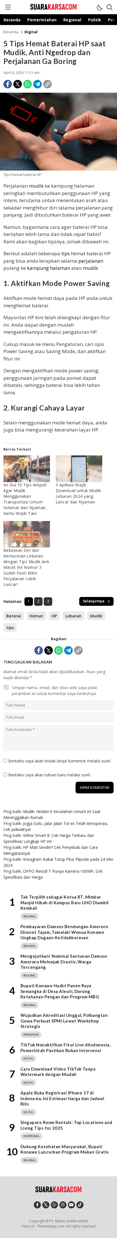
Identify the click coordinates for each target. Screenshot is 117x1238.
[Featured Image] (58, 169)
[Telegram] (37, 84)
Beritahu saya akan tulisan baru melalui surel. (49, 774)
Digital (30, 31)
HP (54, 616)
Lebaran (73, 616)
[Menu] (7, 7)
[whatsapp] (54, 1204)
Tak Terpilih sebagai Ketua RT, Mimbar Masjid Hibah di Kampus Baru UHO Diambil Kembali (64, 902)
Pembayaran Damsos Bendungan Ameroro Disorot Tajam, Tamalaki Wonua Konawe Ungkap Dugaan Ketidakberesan (64, 932)
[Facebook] (7, 84)
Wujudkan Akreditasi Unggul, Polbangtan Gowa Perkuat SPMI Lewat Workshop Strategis (64, 1021)
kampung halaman (48, 268)
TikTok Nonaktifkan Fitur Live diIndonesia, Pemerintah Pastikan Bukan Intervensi (65, 1047)
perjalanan (90, 261)
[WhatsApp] (27, 84)
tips (65, 253)
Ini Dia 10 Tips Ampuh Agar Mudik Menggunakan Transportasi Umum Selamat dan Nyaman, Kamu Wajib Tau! (25, 499)
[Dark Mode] (99, 7)
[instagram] (62, 1204)
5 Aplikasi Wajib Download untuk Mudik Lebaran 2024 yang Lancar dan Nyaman (78, 493)
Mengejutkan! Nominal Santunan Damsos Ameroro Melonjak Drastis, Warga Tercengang (63, 961)
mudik (36, 186)
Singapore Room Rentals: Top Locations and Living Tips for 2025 (66, 1125)
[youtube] (71, 1204)
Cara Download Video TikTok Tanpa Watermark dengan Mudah (57, 1071)
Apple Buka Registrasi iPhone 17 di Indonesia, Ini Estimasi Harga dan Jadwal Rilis (62, 1098)
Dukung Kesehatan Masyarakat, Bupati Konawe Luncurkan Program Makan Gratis (64, 1149)
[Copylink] (47, 84)
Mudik (96, 616)
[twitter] (45, 1204)
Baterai (13, 616)
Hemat (36, 616)
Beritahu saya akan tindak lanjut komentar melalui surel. (59, 761)
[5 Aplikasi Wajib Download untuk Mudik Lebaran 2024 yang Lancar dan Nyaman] (79, 468)
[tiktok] (79, 1204)
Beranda (10, 31)
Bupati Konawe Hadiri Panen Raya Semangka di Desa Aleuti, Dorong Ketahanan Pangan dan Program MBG (59, 991)
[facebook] (37, 1204)
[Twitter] (17, 84)
